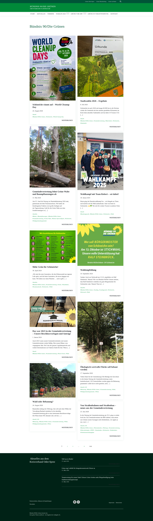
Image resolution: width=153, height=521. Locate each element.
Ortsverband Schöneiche (40, 8)
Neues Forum (61, 353)
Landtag (96, 290)
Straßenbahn (114, 430)
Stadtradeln (84, 123)
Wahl (112, 214)
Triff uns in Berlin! (67, 459)
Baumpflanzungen (42, 216)
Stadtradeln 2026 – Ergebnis (93, 101)
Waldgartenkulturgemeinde (40, 221)
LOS (86, 387)
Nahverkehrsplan (85, 430)
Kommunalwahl (37, 286)
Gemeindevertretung (99, 120)
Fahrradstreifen (98, 428)
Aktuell (34, 114)
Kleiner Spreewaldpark (58, 218)
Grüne (59, 284)
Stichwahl (83, 292)
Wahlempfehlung (88, 270)
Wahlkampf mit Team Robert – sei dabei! (99, 194)
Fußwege (105, 428)
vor (90, 446)
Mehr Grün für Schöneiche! (45, 267)
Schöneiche (49, 116)
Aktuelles (35, 214)
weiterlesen (67, 120)
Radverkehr (109, 120)
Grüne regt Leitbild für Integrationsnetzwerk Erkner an (78, 468)
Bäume (35, 216)
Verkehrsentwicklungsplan (87, 432)
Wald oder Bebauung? (43, 401)
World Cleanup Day (59, 116)
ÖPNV (92, 430)
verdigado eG (56, 515)
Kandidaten (66, 284)
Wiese (97, 391)
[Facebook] (74, 502)
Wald (114, 389)
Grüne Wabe (48, 218)
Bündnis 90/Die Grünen (43, 6)
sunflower (41, 515)
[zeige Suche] (120, 1)
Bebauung (83, 389)
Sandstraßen (99, 430)
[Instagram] (78, 502)
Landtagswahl (103, 290)
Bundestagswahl (85, 214)
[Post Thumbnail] (53, 68)
